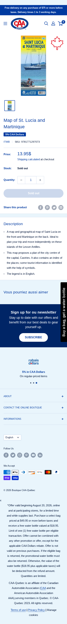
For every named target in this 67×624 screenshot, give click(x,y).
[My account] (53, 24)
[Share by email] (60, 207)
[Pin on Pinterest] (47, 207)
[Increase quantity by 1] (40, 180)
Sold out (33, 193)
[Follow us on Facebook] (6, 455)
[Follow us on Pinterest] (26, 455)
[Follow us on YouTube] (33, 455)
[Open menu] (5, 23)
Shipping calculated (28, 159)
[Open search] (46, 24)
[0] (60, 23)
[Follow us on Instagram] (19, 455)
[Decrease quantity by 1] (21, 180)
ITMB (7, 141)
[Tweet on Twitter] (54, 207)
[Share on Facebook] (40, 207)
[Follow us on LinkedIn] (40, 455)
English (9, 437)
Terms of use (18, 609)
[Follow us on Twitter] (12, 455)
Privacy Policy (36, 609)
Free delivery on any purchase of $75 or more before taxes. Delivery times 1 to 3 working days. (34, 9)
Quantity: (9, 179)
